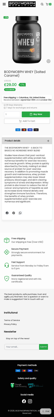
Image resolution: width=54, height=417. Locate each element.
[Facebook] (24, 401)
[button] (42, 4)
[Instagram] (30, 401)
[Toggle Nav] (4, 4)
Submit (43, 346)
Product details (12, 140)
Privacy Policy (10, 324)
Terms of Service (12, 320)
